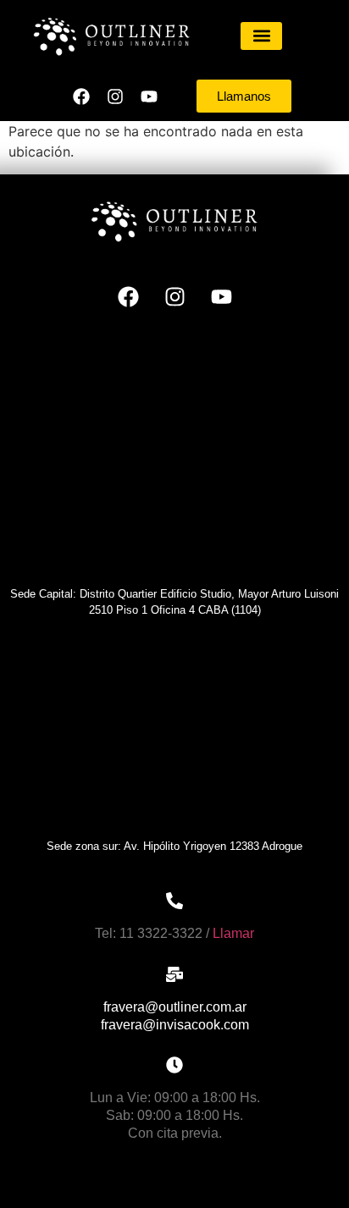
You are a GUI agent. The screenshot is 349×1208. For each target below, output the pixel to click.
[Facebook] (81, 96)
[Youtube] (149, 96)
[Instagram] (115, 96)
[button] (261, 36)
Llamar (233, 933)
